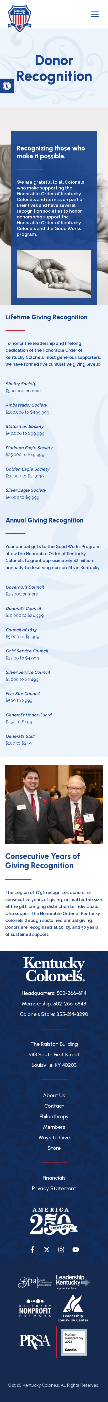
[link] (7, 86)
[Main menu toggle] (95, 14)
